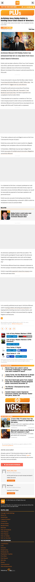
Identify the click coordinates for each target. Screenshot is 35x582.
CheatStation (4, 543)
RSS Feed (3, 527)
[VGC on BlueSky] (28, 7)
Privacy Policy (5, 523)
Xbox (23, 80)
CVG (2, 545)
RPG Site (3, 560)
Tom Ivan (31, 29)
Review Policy (5, 525)
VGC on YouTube (5, 538)
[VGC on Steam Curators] (33, 7)
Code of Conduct (5, 519)
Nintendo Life (4, 552)
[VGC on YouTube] (29, 7)
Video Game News (7, 27)
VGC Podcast (4, 534)
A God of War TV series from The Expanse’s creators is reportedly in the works (22, 420)
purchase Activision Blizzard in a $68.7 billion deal (16, 82)
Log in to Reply (11, 480)
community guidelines (7, 445)
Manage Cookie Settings (7, 513)
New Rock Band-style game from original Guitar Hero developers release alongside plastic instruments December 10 (19, 381)
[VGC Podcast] (24, 7)
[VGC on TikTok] (31, 7)
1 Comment (31, 437)
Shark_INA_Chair (12, 470)
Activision (5, 252)
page (27, 455)
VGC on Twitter (5, 536)
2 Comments (31, 427)
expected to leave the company (20, 271)
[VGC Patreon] (22, 7)
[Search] (32, 2)
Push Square (4, 558)
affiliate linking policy (17, 323)
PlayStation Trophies (6, 554)
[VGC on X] (26, 7)
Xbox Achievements (6, 566)
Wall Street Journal (14, 149)
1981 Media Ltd (11, 500)
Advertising (4, 517)
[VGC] (17, 3)
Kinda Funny (4, 550)
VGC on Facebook (6, 529)
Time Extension (5, 564)
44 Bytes (11, 569)
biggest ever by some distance (18, 84)
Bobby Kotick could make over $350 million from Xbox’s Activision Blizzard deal (21, 215)
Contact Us (4, 521)
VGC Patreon (4, 531)
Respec (3, 562)
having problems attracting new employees (17, 307)
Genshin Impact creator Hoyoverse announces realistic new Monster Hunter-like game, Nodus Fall (19, 393)
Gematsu (3, 547)
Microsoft (3, 72)
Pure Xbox (4, 556)
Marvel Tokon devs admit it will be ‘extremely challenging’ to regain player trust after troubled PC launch (18, 369)
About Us (3, 515)
